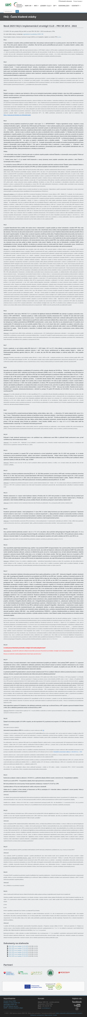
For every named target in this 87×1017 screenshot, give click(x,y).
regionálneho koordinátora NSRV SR (33, 34)
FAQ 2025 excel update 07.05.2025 (18, 956)
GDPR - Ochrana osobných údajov (13, 1008)
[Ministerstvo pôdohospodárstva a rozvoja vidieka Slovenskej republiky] (9, 972)
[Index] (9, 5)
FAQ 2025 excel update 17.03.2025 (18, 950)
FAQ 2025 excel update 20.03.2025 (18, 952)
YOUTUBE (77, 1005)
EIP (54, 5)
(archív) (16, 1006)
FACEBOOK (77, 1002)
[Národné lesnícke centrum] (50, 972)
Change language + (78, 1)
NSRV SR (28, 5)
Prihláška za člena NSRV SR (12, 1003)
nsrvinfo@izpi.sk (46, 1008)
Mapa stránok (48, 1015)
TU (43, 730)
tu (58, 37)
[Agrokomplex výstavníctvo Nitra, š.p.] (64, 971)
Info (36, 5)
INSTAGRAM (77, 1008)
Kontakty (76, 5)
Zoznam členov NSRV (10, 1001)
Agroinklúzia (63, 5)
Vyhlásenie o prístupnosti (37, 1015)
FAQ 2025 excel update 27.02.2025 (18, 948)
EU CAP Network (8, 1006)
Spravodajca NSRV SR (10, 1004)
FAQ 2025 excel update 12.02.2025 (18, 946)
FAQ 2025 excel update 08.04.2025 (18, 954)
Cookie (55, 1015)
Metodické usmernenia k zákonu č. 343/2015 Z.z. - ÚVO (67, 752)
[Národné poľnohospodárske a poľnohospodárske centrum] (36, 972)
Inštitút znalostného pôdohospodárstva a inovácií (69, 1013)
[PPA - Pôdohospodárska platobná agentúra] (23, 972)
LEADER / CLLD (45, 5)
